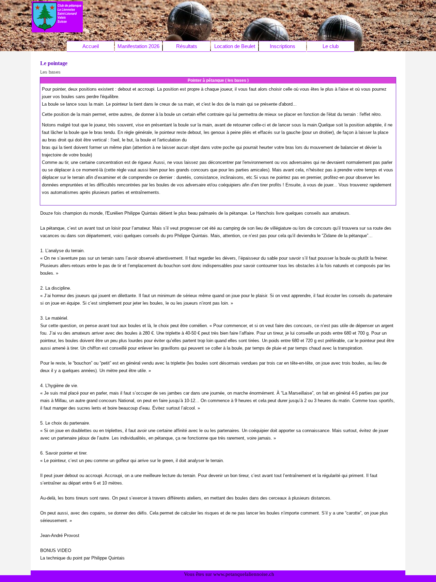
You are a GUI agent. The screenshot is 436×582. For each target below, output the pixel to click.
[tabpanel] (218, 144)
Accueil (90, 46)
